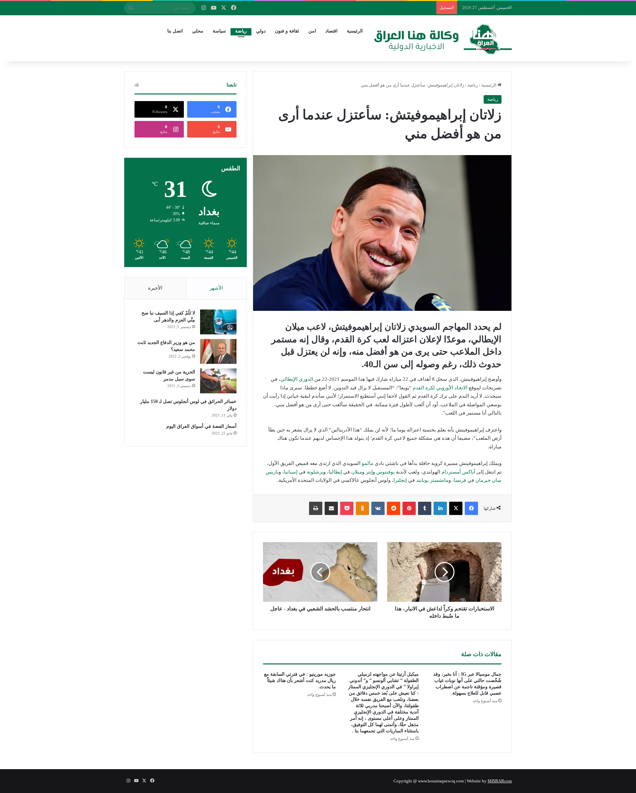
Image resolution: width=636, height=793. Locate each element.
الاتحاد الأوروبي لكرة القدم (440, 387)
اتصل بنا (175, 30)
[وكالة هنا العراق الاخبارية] (443, 38)
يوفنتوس (385, 472)
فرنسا (460, 480)
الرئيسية (355, 30)
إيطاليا (335, 472)
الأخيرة (155, 288)
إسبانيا (290, 472)
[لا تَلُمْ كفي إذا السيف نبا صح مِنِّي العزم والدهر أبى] (218, 322)
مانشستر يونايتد (432, 480)
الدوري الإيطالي (296, 379)
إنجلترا (400, 480)
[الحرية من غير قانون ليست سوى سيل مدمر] (218, 380)
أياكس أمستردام (458, 472)
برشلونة (315, 472)
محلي (197, 30)
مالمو (367, 463)
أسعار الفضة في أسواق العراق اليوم (201, 426)
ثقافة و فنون (287, 30)
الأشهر (216, 288)
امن (312, 30)
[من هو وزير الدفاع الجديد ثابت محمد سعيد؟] (218, 351)
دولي (261, 30)
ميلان (356, 472)
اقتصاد (331, 30)
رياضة (241, 30)
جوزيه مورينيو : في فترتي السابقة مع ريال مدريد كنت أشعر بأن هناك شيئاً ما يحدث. (300, 680)
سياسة (219, 30)
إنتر (369, 472)
